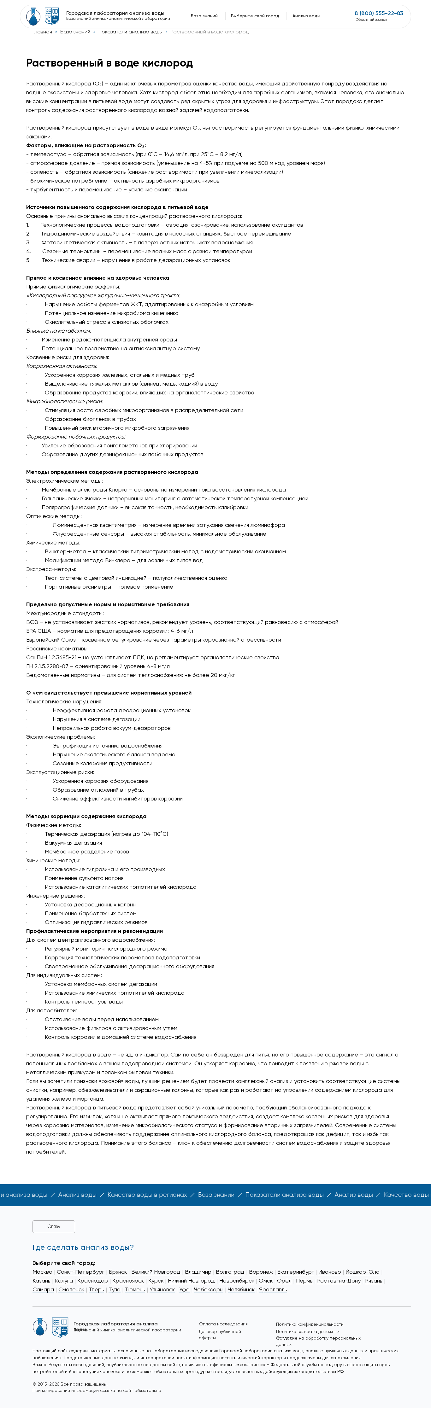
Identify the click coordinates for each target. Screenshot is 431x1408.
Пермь (304, 1281)
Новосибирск (236, 1281)
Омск (266, 1281)
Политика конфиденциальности (310, 1324)
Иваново (329, 1272)
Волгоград (230, 1272)
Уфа (184, 1290)
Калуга (64, 1281)
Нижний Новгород (191, 1281)
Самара (43, 1290)
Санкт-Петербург (80, 1272)
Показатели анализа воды (130, 32)
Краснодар (92, 1281)
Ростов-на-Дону (339, 1281)
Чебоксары (208, 1290)
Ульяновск (162, 1290)
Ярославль (273, 1290)
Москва (42, 1272)
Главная (42, 32)
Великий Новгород (155, 1272)
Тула (115, 1290)
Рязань (373, 1281)
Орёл (284, 1281)
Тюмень (135, 1290)
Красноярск (128, 1281)
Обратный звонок (371, 20)
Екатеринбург (295, 1272)
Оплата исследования (223, 1324)
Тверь (96, 1290)
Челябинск (241, 1290)
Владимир (198, 1272)
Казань (41, 1281)
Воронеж (261, 1272)
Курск (155, 1281)
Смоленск (71, 1290)
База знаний (75, 32)
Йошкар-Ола (362, 1272)
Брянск (118, 1272)
